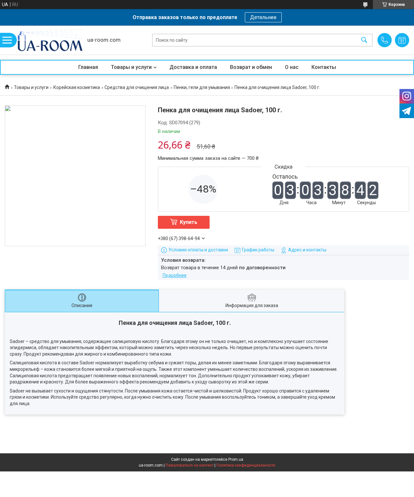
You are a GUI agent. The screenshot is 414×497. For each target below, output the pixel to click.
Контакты (323, 67)
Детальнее (263, 17)
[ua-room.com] (50, 40)
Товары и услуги (131, 67)
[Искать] (364, 40)
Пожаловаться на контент (189, 465)
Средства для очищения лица (136, 87)
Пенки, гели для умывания (202, 87)
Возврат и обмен (251, 67)
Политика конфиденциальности (245, 465)
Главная (88, 67)
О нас (292, 67)
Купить (188, 222)
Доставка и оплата (193, 67)
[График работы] (402, 40)
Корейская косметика (76, 87)
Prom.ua (235, 459)
